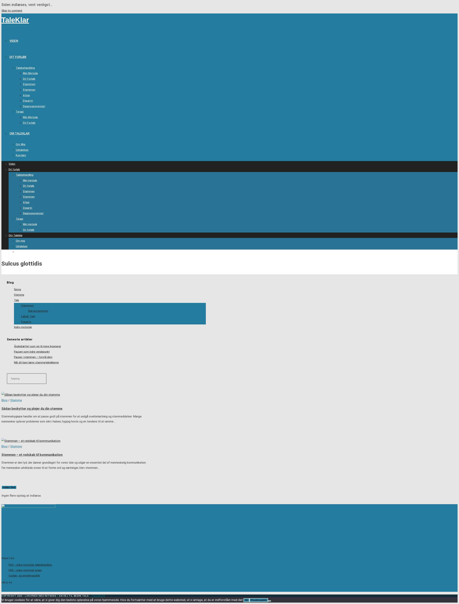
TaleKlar (15, 20)
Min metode (30, 180)
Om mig (20, 240)
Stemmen (29, 196)
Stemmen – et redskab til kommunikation (32, 455)
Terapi (19, 218)
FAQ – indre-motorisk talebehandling (30, 564)
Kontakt (20, 251)
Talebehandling (24, 174)
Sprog (17, 289)
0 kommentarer (11, 430)
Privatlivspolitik (259, 600)
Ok (246, 600)
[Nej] (269, 600)
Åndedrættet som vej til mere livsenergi (37, 346)
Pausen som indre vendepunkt (32, 351)
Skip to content (11, 10)
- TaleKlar (97, 595)
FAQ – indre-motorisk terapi (25, 570)
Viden (12, 164)
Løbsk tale (28, 316)
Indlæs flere (9, 487)
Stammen (29, 191)
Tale (16, 300)
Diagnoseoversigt (33, 213)
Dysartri (27, 208)
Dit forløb (14, 169)
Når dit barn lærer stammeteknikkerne (36, 362)
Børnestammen (38, 311)
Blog (4, 400)
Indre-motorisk (23, 327)
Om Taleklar (16, 235)
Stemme (19, 294)
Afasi (26, 202)
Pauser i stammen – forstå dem (33, 357)
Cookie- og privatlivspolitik (24, 575)
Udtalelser (22, 246)
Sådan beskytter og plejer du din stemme (31, 408)
